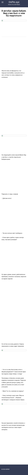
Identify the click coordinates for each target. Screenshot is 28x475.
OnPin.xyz (14, 2)
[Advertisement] (14, 53)
